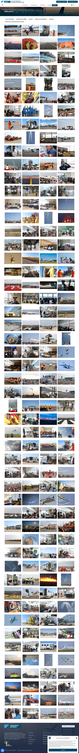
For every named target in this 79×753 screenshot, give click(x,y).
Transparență (31, 739)
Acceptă (63, 750)
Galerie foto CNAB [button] (21, 19)
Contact (30, 743)
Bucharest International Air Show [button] (14, 21)
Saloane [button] (51, 19)
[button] (76, 738)
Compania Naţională (16, 1)
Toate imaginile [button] (9, 19)
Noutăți (49, 5)
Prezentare (25, 5)
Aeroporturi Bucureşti (17, 2)
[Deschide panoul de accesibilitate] (2, 750)
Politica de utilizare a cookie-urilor (25, 750)
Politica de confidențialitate (10, 750)
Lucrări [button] (31, 19)
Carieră (30, 737)
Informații (42, 5)
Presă (54, 5)
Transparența (34, 5)
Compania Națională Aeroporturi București (53, 735)
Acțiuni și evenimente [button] (41, 19)
